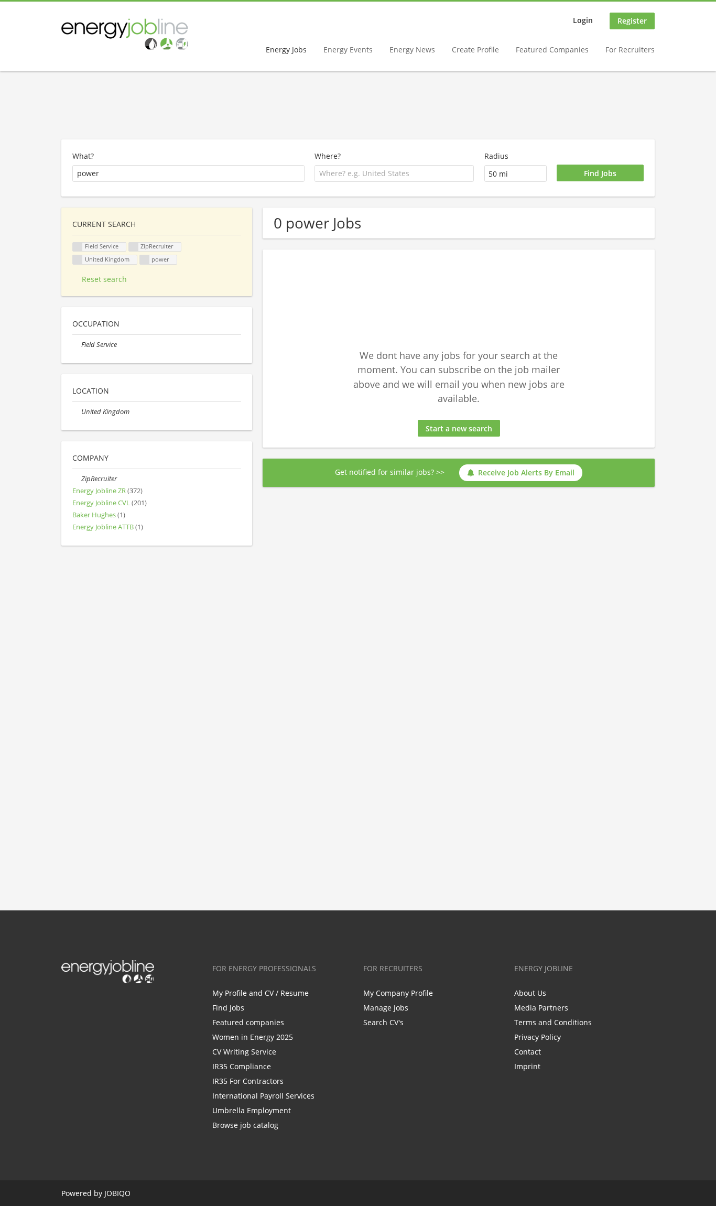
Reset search (104, 279)
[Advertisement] (358, 105)
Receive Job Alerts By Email (526, 472)
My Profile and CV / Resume (260, 993)
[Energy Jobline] (124, 34)
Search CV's (383, 1022)
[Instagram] (120, 1005)
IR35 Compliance (241, 1066)
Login (583, 20)
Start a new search (459, 428)
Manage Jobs (385, 1008)
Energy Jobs (286, 50)
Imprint (527, 1066)
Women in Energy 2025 (252, 1037)
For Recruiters (630, 50)
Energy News (412, 50)
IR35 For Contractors (248, 1081)
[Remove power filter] (144, 259)
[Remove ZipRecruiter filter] (76, 478)
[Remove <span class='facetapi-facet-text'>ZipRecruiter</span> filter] (133, 247)
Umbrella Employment (251, 1110)
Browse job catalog (245, 1125)
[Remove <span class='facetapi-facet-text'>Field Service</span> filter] (77, 247)
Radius (496, 156)
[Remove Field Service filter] (76, 344)
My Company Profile (398, 993)
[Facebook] (69, 1005)
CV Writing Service (244, 1052)
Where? (327, 156)
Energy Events (348, 50)
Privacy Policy (537, 1037)
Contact (527, 1052)
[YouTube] (136, 1005)
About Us (530, 993)
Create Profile (475, 50)
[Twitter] (86, 1005)
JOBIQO (117, 1193)
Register (632, 21)
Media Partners (541, 1008)
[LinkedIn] (103, 1005)
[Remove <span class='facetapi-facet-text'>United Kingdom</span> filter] (77, 259)
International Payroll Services (263, 1096)
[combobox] (394, 173)
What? (83, 156)
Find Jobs (228, 1008)
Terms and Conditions (553, 1022)
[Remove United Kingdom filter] (76, 411)
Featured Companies (552, 50)
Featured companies (248, 1022)
